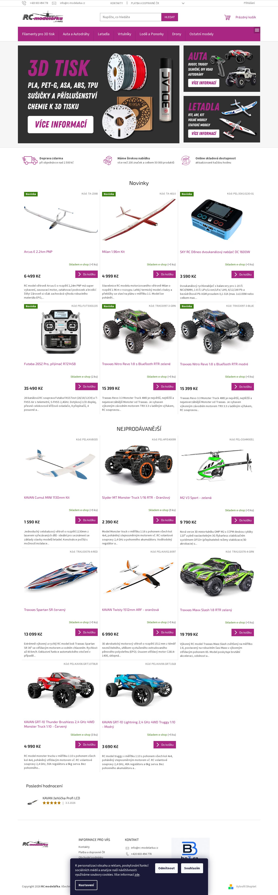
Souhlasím (192, 868)
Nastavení (86, 885)
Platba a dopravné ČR (145, 3)
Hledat (170, 17)
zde (137, 874)
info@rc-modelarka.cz (144, 848)
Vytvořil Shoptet (246, 886)
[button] (30, 94)
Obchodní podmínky (91, 857)
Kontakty (117, 3)
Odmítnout (166, 868)
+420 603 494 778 (141, 854)
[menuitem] (38, 36)
